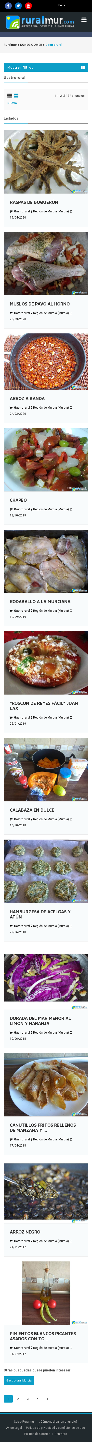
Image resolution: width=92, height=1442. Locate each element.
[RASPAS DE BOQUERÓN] (46, 162)
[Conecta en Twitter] (18, 5)
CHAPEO (18, 500)
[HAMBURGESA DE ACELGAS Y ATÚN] (46, 871)
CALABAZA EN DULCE (32, 810)
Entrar (62, 5)
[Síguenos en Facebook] (8, 5)
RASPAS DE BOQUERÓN (34, 202)
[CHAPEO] (46, 459)
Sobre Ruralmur (24, 1421)
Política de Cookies (37, 1434)
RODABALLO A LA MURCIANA (40, 601)
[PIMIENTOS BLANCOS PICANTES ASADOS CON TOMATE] (46, 1293)
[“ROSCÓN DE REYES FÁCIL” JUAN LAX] (46, 663)
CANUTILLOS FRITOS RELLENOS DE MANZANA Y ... (43, 1128)
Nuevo (12, 103)
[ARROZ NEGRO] (46, 1191)
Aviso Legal (14, 1428)
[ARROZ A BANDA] (46, 361)
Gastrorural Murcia (19, 1380)
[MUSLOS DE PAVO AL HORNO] (46, 263)
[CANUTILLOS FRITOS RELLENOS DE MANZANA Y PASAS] (46, 1084)
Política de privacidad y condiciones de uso (55, 1428)
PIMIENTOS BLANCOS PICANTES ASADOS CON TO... (43, 1336)
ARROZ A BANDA (27, 398)
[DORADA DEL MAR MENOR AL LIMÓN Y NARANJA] (46, 978)
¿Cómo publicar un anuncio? (58, 1421)
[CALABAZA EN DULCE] (46, 769)
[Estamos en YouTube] (28, 5)
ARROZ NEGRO (25, 1231)
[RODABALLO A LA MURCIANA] (46, 561)
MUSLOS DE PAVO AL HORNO (40, 303)
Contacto (61, 1434)
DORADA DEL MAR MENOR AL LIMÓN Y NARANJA (40, 1021)
